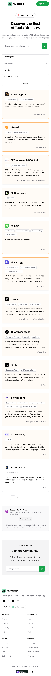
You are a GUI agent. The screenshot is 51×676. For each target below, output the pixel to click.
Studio (29, 632)
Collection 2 (6, 656)
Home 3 (5, 648)
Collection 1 (6, 652)
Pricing (30, 623)
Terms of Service (34, 652)
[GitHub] (4, 601)
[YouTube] (13, 601)
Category (5, 628)
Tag (3, 632)
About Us (31, 643)
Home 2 (5, 643)
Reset (25, 83)
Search (4, 619)
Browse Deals (25, 519)
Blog (29, 619)
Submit (30, 628)
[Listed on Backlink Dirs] (22, 671)
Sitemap (30, 656)
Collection (5, 623)
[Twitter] (8, 601)
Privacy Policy (32, 648)
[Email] (18, 601)
